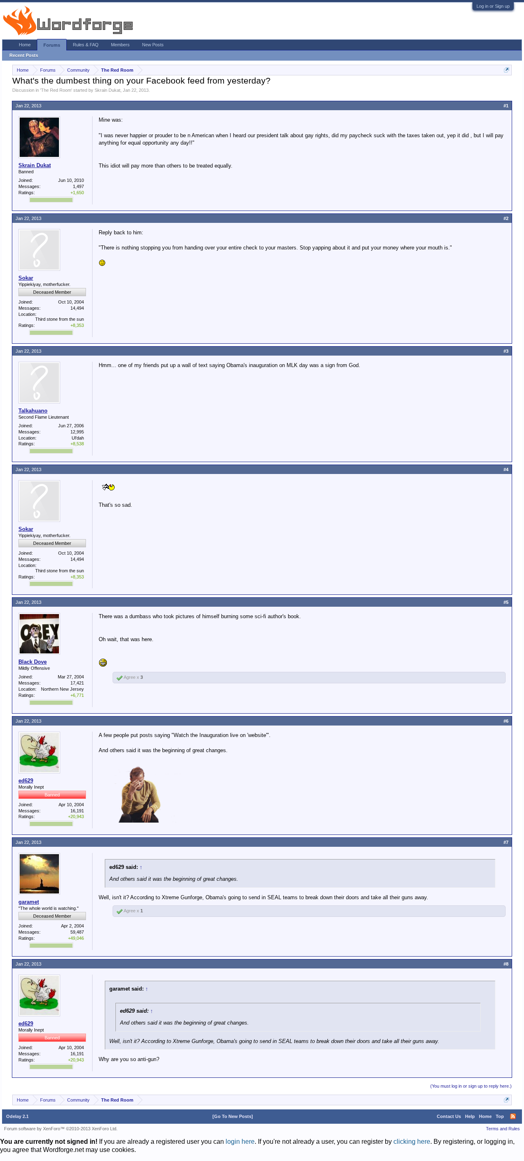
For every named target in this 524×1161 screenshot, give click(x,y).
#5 (506, 602)
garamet (28, 902)
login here (240, 1141)
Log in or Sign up (493, 6)
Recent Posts (23, 55)
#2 (506, 218)
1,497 (78, 186)
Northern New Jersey (62, 689)
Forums (51, 45)
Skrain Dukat (107, 90)
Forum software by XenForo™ (60, 1128)
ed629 (25, 781)
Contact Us (449, 1116)
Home (25, 44)
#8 (506, 963)
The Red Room (56, 90)
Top (500, 1116)
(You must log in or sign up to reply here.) (471, 1086)
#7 (506, 842)
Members (120, 44)
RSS (513, 1116)
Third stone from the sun (59, 319)
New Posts (153, 44)
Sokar (25, 278)
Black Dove (32, 662)
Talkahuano (32, 411)
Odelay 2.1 (17, 1116)
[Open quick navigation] (506, 70)
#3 (506, 351)
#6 (506, 721)
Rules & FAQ (86, 44)
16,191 (77, 810)
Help (470, 1116)
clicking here (411, 1141)
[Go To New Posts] (232, 1116)
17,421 (77, 682)
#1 (506, 105)
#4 (506, 469)
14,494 (77, 308)
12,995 (77, 431)
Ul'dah (78, 437)
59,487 (77, 932)
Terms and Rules (503, 1128)
